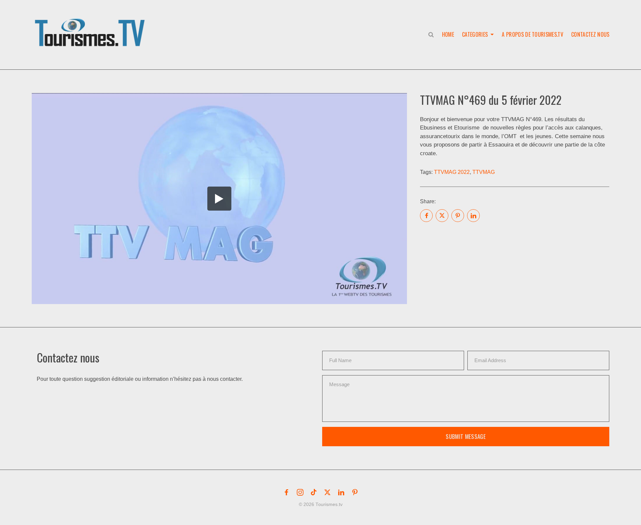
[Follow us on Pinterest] (355, 492)
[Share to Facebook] (426, 215)
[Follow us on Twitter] (327, 492)
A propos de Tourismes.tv (532, 34)
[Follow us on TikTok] (313, 492)
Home (448, 34)
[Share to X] (442, 215)
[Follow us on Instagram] (300, 492)
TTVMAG (483, 172)
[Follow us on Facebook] (286, 492)
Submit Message (466, 436)
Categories (475, 34)
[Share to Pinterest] (457, 215)
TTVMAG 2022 (452, 172)
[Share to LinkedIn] (473, 215)
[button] (91, 25)
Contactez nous (590, 34)
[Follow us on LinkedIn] (341, 492)
